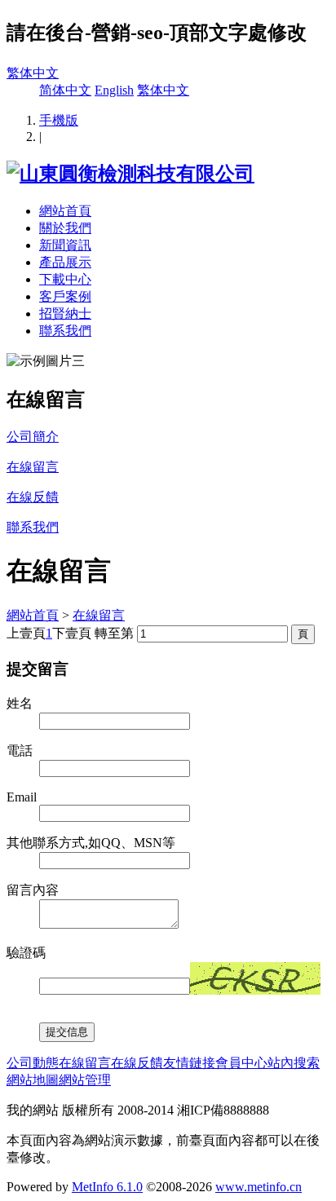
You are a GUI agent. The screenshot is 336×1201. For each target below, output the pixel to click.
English (114, 90)
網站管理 (85, 1080)
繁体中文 (33, 73)
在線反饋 (137, 1063)
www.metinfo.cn (258, 1187)
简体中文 (65, 90)
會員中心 (241, 1063)
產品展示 (65, 262)
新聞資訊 (65, 245)
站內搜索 (293, 1063)
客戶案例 (65, 296)
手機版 (58, 120)
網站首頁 (65, 211)
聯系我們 (65, 331)
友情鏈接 (189, 1063)
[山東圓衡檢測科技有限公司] (130, 173)
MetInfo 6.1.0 (107, 1187)
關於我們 (65, 228)
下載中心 (65, 279)
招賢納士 (65, 313)
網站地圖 (33, 1080)
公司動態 (33, 1063)
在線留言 (99, 615)
